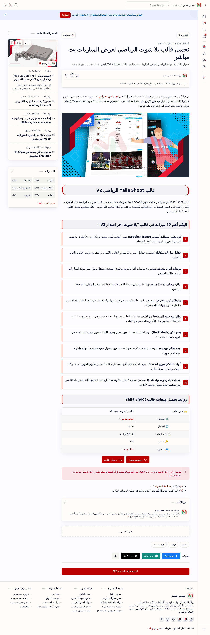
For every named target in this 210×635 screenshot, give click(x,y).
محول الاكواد (115, 594)
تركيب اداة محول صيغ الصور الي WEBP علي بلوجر (34, 136)
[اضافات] (33, 113)
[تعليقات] (27, 42)
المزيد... (130, 516)
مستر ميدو (189, 5)
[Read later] (76, 75)
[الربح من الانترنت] (21, 188)
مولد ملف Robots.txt (110, 602)
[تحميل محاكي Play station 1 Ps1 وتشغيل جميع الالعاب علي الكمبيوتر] (32, 53)
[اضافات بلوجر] (44, 188)
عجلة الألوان (84, 594)
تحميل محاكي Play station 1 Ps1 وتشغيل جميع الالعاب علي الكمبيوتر (32, 77)
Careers (24, 606)
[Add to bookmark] (12, 42)
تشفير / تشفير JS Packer (109, 610)
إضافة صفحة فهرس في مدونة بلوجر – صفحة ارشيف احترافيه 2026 (31, 120)
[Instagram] (185, 619)
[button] (204, 4)
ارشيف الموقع (53, 598)
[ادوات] (44, 180)
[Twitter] (161, 619)
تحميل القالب (110, 459)
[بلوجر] (184, 545)
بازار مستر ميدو (21, 594)
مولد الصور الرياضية (80, 606)
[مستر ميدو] (172, 75)
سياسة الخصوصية (51, 602)
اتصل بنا (56, 594)
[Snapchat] (173, 619)
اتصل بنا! (65, 14)
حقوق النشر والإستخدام (48, 606)
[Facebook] (191, 619)
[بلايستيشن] (25, 96)
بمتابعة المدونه (163, 486)
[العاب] (35, 70)
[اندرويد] (21, 195)
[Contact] (204, 66)
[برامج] (29, 70)
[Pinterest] (167, 619)
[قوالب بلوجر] (159, 545)
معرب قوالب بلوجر (112, 598)
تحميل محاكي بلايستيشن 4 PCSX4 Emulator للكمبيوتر (33, 153)
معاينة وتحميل (135, 459)
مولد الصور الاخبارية (80, 602)
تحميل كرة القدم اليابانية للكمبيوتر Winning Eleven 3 (33, 103)
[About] (204, 47)
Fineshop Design (28, 628)
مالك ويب (129, 449)
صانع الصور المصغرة (80, 598)
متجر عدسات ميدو (20, 602)
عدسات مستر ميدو (20, 598)
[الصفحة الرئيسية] (204, 16)
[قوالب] (173, 545)
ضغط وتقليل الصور (81, 610)
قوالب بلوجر (128, 418)
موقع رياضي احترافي (110, 96)
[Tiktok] (179, 619)
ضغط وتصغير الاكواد (111, 606)
